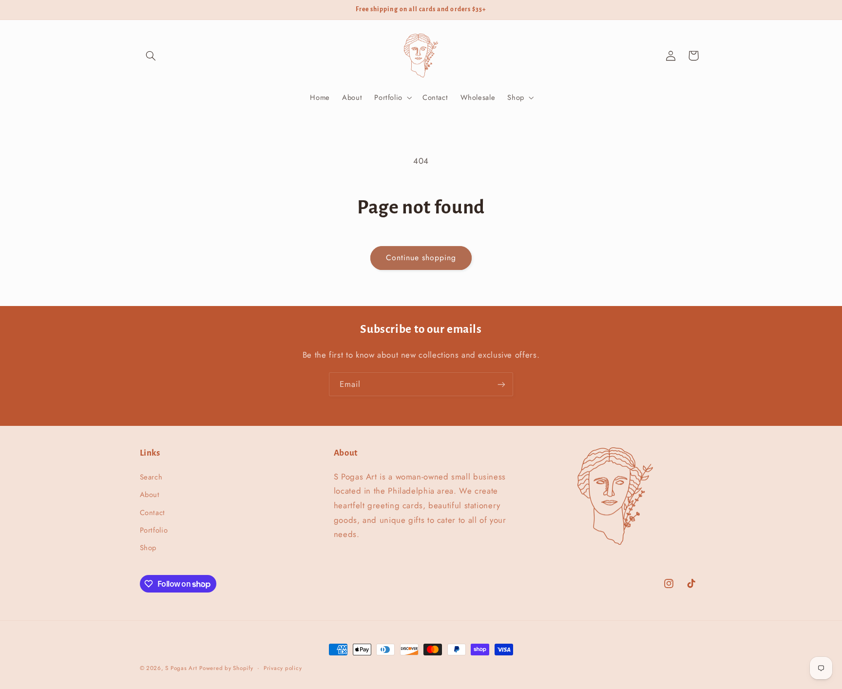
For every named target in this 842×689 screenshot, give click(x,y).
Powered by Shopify (226, 668)
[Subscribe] (501, 384)
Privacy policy (283, 668)
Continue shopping (421, 257)
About (150, 494)
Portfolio (154, 529)
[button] (151, 55)
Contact (152, 512)
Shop (148, 547)
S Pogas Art (181, 668)
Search (151, 476)
